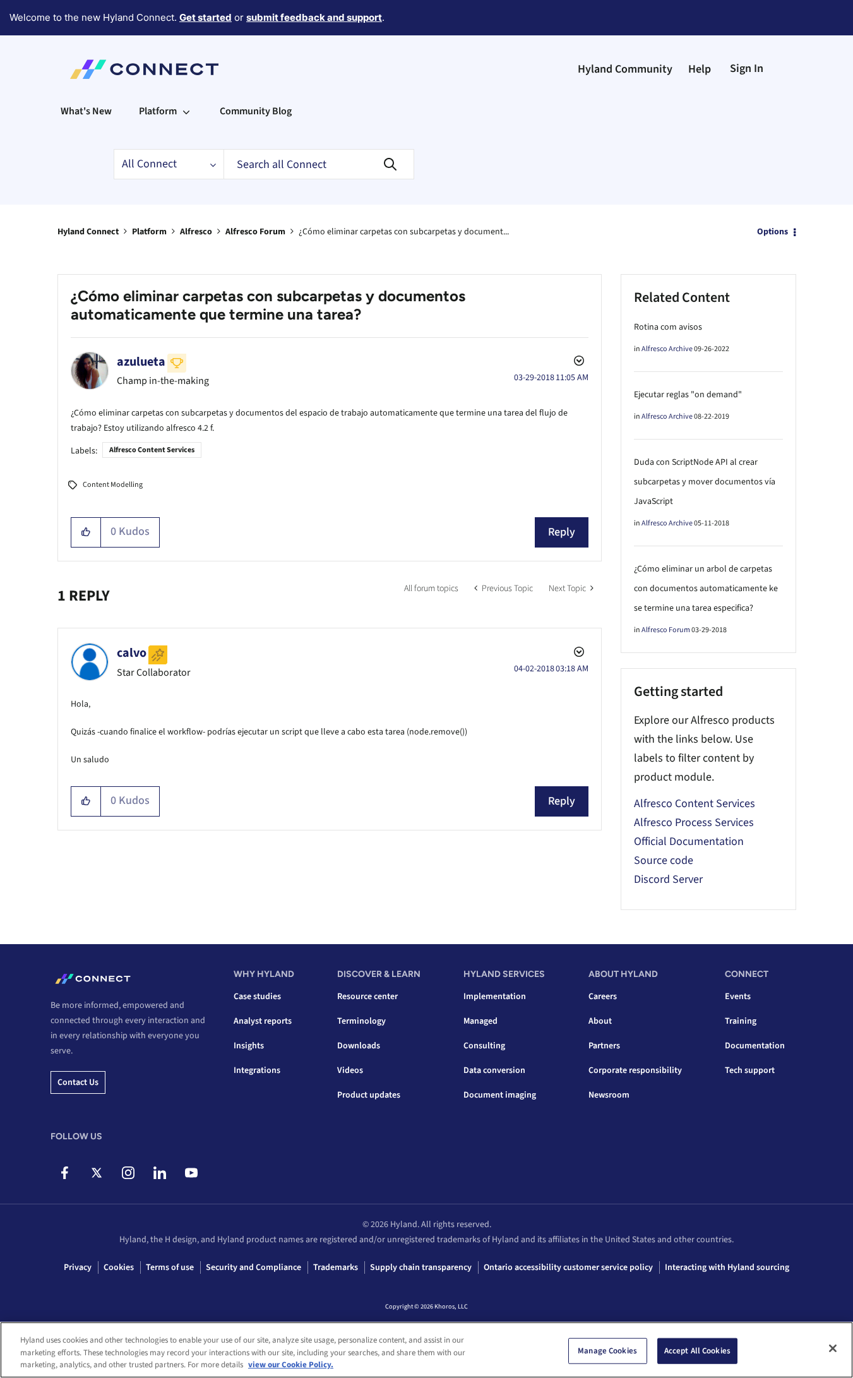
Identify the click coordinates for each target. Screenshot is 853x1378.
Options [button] (772, 231)
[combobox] (319, 164)
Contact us (77, 1082)
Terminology (361, 1021)
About (600, 1021)
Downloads (358, 1045)
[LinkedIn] (159, 1173)
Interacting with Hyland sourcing (727, 1267)
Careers (602, 996)
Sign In (746, 68)
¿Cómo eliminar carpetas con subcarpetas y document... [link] (404, 231)
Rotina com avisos (668, 327)
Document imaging (499, 1095)
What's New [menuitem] (86, 111)
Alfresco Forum (255, 231)
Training (740, 1021)
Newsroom (608, 1095)
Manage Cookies (607, 1350)
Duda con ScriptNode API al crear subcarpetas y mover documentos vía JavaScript (704, 482)
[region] (426, 1350)
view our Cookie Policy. (290, 1364)
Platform (149, 231)
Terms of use (170, 1267)
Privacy (78, 1267)
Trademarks (335, 1267)
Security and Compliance (253, 1267)
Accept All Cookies (697, 1350)
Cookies (119, 1267)
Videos (350, 1070)
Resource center (367, 996)
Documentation (755, 1045)
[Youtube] (191, 1173)
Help (699, 69)
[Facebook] (65, 1173)
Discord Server (668, 879)
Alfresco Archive (667, 349)
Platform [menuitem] (158, 111)
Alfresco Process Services (694, 822)
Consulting (484, 1045)
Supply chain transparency (421, 1267)
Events (738, 996)
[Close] (833, 1348)
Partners (604, 1045)
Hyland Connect (88, 231)
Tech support (750, 1070)
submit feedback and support (314, 17)
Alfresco (196, 231)
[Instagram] (128, 1173)
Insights (249, 1045)
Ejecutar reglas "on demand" (688, 394)
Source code (663, 860)
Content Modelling (113, 484)
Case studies (257, 996)
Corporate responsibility (635, 1070)
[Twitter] (96, 1173)
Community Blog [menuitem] (256, 111)
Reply (561, 532)
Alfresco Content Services (151, 450)
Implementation (494, 996)
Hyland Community (625, 69)
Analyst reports (263, 1021)
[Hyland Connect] (144, 69)
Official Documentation (689, 841)
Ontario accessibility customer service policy (568, 1267)
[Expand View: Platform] (186, 111)
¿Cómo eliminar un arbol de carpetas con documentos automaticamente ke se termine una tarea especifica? (706, 588)
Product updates (368, 1095)
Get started (205, 17)
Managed (480, 1021)
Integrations (257, 1070)
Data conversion (494, 1070)
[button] (86, 532)
